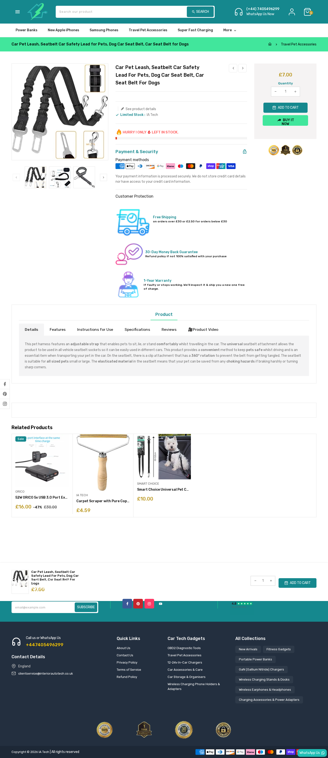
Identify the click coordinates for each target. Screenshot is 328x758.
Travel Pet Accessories (298, 44)
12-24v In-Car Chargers (185, 662)
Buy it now (288, 122)
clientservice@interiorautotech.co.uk (45, 673)
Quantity (285, 83)
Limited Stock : (132, 115)
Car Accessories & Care (185, 669)
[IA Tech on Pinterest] (5, 394)
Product (164, 314)
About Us (123, 648)
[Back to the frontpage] (270, 44)
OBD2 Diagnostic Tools (184, 648)
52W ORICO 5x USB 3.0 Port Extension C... (42, 497)
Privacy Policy (127, 662)
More (227, 30)
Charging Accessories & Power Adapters (269, 700)
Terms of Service (129, 669)
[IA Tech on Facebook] (5, 384)
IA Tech (152, 115)
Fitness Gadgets (279, 649)
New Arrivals (248, 649)
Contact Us (125, 655)
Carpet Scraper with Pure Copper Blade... (103, 501)
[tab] (31, 329)
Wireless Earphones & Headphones (265, 689)
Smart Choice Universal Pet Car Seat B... (164, 490)
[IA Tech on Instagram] (5, 404)
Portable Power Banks (255, 659)
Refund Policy (127, 677)
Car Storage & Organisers (187, 677)
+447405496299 (44, 644)
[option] (36, 177)
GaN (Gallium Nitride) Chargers (261, 669)
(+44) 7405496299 (262, 9)
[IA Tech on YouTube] (160, 603)
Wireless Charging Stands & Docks (264, 679)
